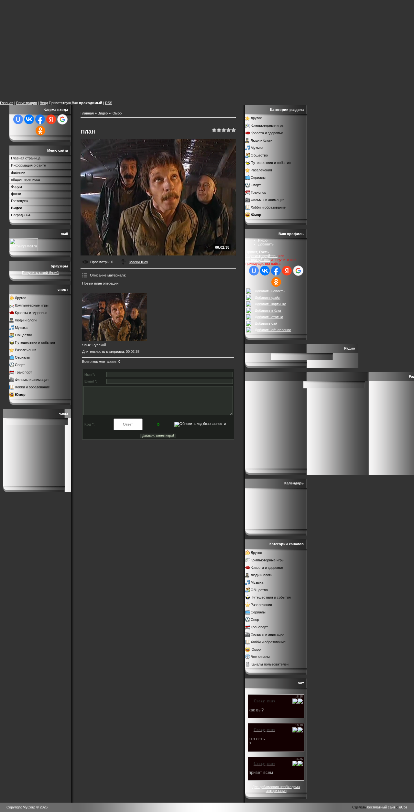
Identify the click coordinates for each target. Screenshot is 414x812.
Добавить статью (269, 317)
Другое (20, 298)
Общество (23, 335)
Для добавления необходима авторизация (276, 789)
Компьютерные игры (32, 305)
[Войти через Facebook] (40, 119)
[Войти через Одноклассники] (40, 130)
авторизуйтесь (257, 260)
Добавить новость (270, 291)
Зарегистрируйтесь (261, 256)
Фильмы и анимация (32, 380)
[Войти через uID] (18, 119)
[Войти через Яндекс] (51, 119)
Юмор (20, 394)
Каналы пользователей (270, 664)
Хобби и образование (32, 387)
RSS (108, 103)
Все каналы (260, 657)
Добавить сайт (267, 323)
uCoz (403, 807)
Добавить (266, 244)
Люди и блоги (26, 320)
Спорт (20, 365)
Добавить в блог (268, 310)
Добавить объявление (273, 330)
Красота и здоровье (31, 313)
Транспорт (23, 372)
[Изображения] (114, 317)
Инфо (262, 240)
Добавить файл (267, 297)
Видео (103, 113)
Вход (44, 103)
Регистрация (26, 103)
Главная (6, 103)
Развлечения (25, 350)
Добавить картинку (270, 304)
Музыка (21, 328)
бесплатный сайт (381, 807)
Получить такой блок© (40, 273)
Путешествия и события (35, 342)
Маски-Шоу (138, 262)
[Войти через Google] (62, 119)
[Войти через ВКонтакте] (29, 119)
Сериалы (22, 357)
